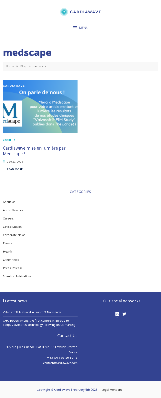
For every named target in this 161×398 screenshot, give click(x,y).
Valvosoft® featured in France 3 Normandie (32, 312)
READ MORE (15, 169)
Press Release (13, 268)
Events (7, 243)
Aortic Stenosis (13, 210)
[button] (80, 28)
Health (7, 251)
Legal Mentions (112, 390)
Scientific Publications (17, 276)
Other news (11, 260)
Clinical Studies (12, 227)
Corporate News (14, 235)
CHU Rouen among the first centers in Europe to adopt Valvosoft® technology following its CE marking (39, 322)
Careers (8, 218)
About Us (9, 140)
